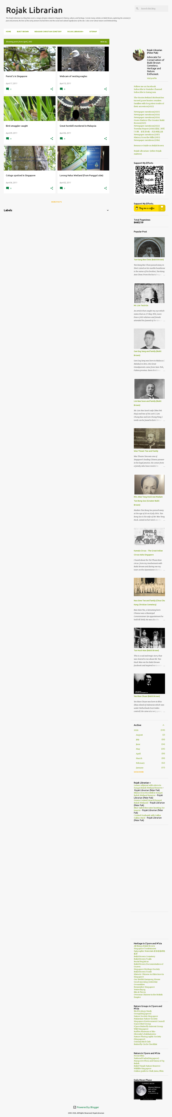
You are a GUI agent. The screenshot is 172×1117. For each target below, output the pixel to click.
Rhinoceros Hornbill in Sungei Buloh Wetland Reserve (148, 794)
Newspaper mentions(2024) (147, 114)
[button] (51, 89)
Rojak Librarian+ (75, 31)
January (139, 768)
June (138, 744)
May (138, 749)
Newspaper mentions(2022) (147, 126)
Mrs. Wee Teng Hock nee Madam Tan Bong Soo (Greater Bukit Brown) (148, 501)
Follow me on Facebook (145, 86)
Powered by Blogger (87, 1107)
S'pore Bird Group (142, 1024)
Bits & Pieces (140, 992)
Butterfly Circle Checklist (145, 1044)
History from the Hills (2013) (147, 137)
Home (8, 31)
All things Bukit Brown (144, 946)
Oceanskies (139, 984)
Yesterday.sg (140, 989)
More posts (56, 202)
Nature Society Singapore (146, 1016)
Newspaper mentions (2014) (147, 140)
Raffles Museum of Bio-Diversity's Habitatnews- (145, 1032)
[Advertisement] (120, 87)
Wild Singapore (141, 1029)
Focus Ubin (139, 1056)
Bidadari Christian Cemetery (48, 31)
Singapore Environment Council (149, 1021)
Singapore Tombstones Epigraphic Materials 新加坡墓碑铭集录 (149, 951)
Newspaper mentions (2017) (147, 134)
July (137, 739)
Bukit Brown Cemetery (144, 956)
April (138, 753)
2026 (136, 730)
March (139, 758)
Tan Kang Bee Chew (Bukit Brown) (149, 260)
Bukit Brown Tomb (143, 972)
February (140, 763)
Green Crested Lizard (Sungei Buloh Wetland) (148, 801)
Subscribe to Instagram (145, 92)
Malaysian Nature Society (145, 1019)
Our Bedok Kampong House (147, 979)
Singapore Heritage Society (147, 969)
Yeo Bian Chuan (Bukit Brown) (147, 696)
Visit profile (152, 78)
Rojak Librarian (34, 9)
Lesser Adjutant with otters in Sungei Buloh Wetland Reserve (148, 786)
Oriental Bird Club (142, 1041)
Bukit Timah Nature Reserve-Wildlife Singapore (147, 1067)
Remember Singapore (144, 987)
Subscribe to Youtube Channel (148, 89)
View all (103, 42)
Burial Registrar (141, 961)
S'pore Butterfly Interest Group (148, 1026)
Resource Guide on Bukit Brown (149, 145)
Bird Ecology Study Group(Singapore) (143, 1012)
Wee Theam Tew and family (146, 451)
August (139, 735)
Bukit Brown (23, 31)
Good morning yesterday (145, 982)
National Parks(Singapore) (146, 1058)
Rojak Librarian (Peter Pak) (154, 51)
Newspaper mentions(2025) (147, 112)
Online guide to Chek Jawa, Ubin (149, 1071)
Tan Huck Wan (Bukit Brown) (146, 650)
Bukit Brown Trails (142, 959)
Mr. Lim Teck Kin (141, 305)
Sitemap (93, 31)
